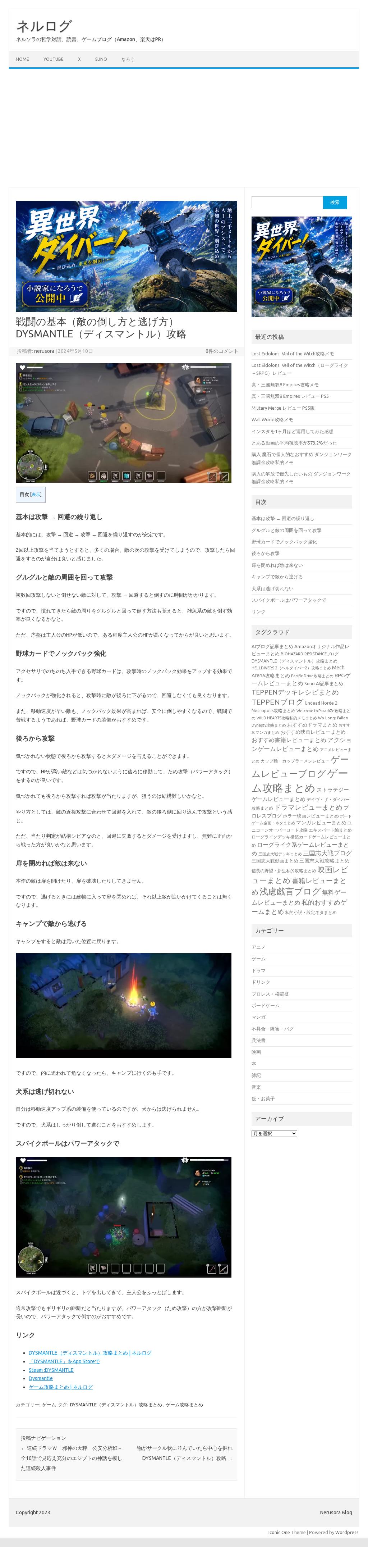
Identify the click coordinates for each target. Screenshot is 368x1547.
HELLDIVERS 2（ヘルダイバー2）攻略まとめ (291, 667)
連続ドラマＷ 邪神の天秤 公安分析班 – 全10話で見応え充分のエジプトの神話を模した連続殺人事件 (71, 1458)
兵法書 (259, 1040)
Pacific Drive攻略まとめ (312, 676)
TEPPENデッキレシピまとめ (295, 692)
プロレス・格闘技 (270, 993)
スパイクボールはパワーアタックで (289, 599)
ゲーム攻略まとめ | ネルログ (61, 1387)
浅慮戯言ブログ (290, 891)
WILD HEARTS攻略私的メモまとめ (287, 718)
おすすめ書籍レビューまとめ (289, 740)
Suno (101, 59)
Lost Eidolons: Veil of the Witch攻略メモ (293, 353)
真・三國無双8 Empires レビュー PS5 (290, 396)
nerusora (44, 351)
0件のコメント (222, 351)
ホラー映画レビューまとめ (311, 816)
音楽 (256, 1086)
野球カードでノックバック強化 (284, 541)
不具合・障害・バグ (273, 1028)
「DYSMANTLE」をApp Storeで (64, 1361)
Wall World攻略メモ (272, 419)
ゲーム (49, 1404)
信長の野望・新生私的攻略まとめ (284, 870)
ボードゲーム (266, 1005)
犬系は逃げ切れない (273, 588)
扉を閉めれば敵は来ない (277, 565)
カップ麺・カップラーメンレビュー (295, 761)
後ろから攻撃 (266, 553)
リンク (259, 611)
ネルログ (44, 25)
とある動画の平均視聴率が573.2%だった (294, 442)
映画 (256, 1052)
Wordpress (347, 1532)
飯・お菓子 (263, 1098)
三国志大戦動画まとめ (275, 860)
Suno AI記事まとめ (323, 683)
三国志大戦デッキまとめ (280, 854)
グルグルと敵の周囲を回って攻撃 (287, 530)
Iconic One (279, 1532)
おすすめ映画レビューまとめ (313, 732)
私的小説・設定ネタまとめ (311, 912)
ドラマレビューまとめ (308, 807)
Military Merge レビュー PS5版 (283, 407)
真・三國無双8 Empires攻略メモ (285, 384)
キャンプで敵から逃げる (277, 576)
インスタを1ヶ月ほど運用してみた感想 (293, 431)
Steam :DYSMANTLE (51, 1370)
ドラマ (259, 970)
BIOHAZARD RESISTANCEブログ (310, 653)
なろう (127, 59)
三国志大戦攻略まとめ (324, 861)
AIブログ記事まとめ (272, 646)
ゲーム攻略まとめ (184, 1404)
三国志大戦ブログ (327, 853)
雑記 (256, 1075)
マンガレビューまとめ (321, 822)
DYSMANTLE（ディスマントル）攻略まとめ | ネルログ (90, 1353)
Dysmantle (41, 1378)
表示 (36, 494)
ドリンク (261, 981)
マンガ (259, 1016)
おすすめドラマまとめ (312, 725)
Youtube (53, 59)
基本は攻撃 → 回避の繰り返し (283, 518)
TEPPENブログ (278, 702)
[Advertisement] (184, 128)
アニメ (259, 947)
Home (22, 59)
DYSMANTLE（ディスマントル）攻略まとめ (116, 1404)
